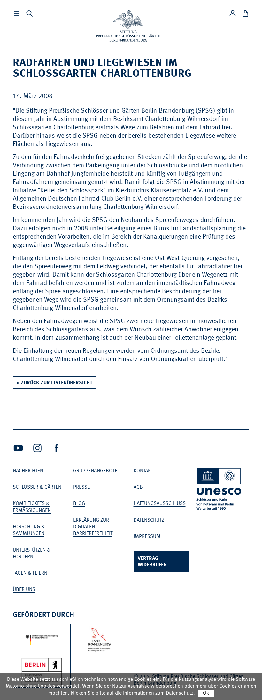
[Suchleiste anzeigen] (29, 13)
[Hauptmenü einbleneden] (16, 13)
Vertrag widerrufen (152, 562)
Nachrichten (28, 471)
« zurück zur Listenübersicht (54, 383)
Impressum (147, 536)
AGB (138, 487)
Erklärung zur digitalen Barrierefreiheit (92, 527)
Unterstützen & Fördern (31, 554)
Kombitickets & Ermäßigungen (32, 507)
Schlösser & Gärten (37, 487)
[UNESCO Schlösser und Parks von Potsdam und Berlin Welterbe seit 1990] (219, 490)
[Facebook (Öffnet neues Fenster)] (56, 448)
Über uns (24, 589)
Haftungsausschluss (160, 503)
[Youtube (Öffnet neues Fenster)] (18, 448)
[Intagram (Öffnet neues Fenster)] (37, 448)
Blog (79, 503)
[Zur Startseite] (128, 26)
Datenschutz (149, 520)
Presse (81, 487)
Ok (206, 693)
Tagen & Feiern (30, 573)
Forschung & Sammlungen (29, 530)
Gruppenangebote (95, 471)
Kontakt (143, 471)
